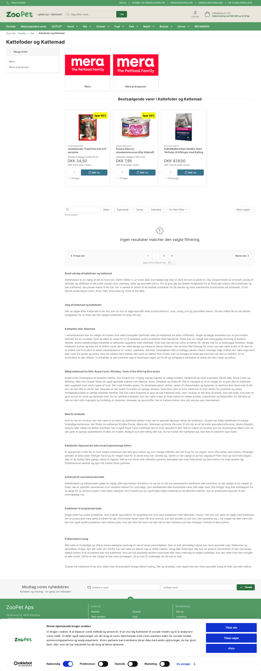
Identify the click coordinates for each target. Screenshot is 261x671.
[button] (72, 26)
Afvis (231, 648)
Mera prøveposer (19, 67)
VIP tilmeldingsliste (240, 2)
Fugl (134, 616)
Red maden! (98, 616)
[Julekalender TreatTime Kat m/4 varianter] (87, 127)
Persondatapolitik (181, 2)
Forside (22, 33)
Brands (95, 611)
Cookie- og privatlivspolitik (148, 2)
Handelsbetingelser (210, 2)
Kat (32, 33)
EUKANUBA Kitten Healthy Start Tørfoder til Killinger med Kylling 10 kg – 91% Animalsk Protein (183, 152)
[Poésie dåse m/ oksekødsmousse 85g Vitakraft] (136, 127)
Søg (122, 14)
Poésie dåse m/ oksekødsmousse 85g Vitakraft (135, 150)
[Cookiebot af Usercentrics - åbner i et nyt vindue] (23, 664)
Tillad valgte (231, 638)
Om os (122, 2)
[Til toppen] (130, 600)
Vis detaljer (183, 663)
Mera (12, 61)
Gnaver (136, 611)
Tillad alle (231, 627)
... (156, 255)
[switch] (103, 664)
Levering (181, 616)
